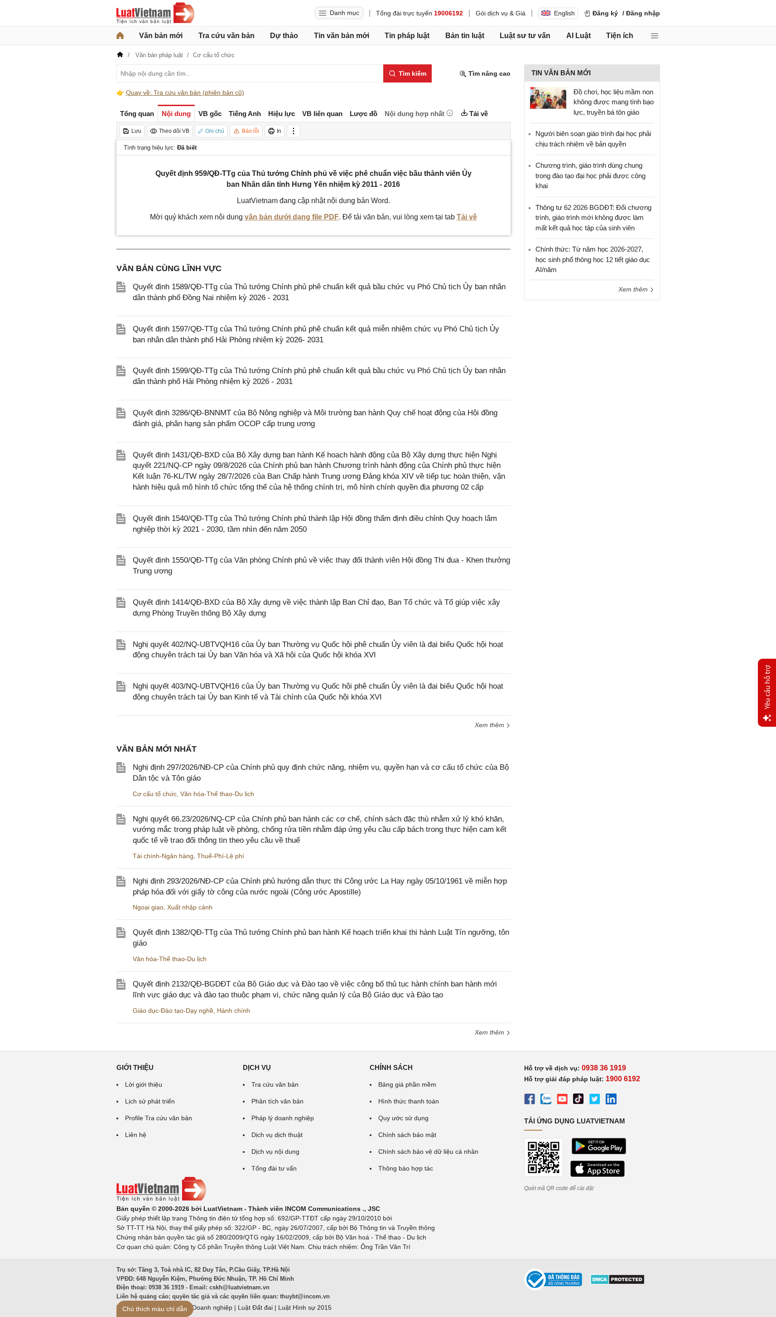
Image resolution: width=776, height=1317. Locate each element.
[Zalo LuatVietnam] (545, 1100)
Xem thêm (490, 725)
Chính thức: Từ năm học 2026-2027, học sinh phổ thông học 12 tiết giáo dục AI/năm (592, 259)
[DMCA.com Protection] (617, 1282)
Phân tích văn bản (277, 1101)
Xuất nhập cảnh (189, 907)
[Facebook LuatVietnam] (529, 1100)
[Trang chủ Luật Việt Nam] (155, 13)
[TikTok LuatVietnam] (578, 1100)
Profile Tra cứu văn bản (158, 1118)
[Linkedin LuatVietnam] (611, 1100)
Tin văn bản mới (341, 35)
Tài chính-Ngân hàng (163, 856)
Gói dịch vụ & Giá (500, 13)
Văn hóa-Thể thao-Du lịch (217, 793)
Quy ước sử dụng (403, 1118)
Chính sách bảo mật (407, 1134)
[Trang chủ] (120, 36)
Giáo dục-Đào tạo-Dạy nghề (173, 1010)
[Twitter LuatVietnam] (594, 1100)
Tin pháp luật (407, 35)
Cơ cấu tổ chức (155, 793)
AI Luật (578, 35)
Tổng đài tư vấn (274, 1168)
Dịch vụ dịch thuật (277, 1134)
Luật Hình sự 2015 (305, 1307)
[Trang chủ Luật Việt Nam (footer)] (161, 1199)
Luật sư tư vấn (525, 35)
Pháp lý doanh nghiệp (282, 1118)
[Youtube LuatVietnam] (562, 1100)
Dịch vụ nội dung (275, 1151)
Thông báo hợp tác (405, 1168)
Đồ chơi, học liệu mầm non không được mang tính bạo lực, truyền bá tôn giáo (614, 102)
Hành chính (233, 1010)
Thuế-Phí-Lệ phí (220, 856)
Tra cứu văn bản (226, 35)
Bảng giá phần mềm (407, 1084)
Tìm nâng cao (489, 73)
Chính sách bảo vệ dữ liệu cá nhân (428, 1151)
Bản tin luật (464, 35)
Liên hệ (135, 1134)
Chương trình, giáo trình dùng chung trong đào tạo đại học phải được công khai (590, 175)
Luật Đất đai (255, 1307)
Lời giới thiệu (143, 1084)
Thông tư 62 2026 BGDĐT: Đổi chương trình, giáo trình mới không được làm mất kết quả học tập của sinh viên (593, 218)
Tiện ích (619, 35)
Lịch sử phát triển (150, 1101)
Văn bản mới (161, 35)
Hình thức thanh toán (408, 1101)
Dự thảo (284, 35)
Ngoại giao (148, 907)
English (564, 13)
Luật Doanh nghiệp (205, 1307)
